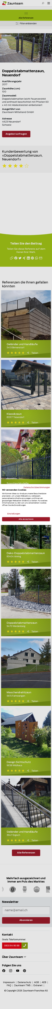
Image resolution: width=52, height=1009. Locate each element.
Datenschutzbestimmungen (37, 487)
